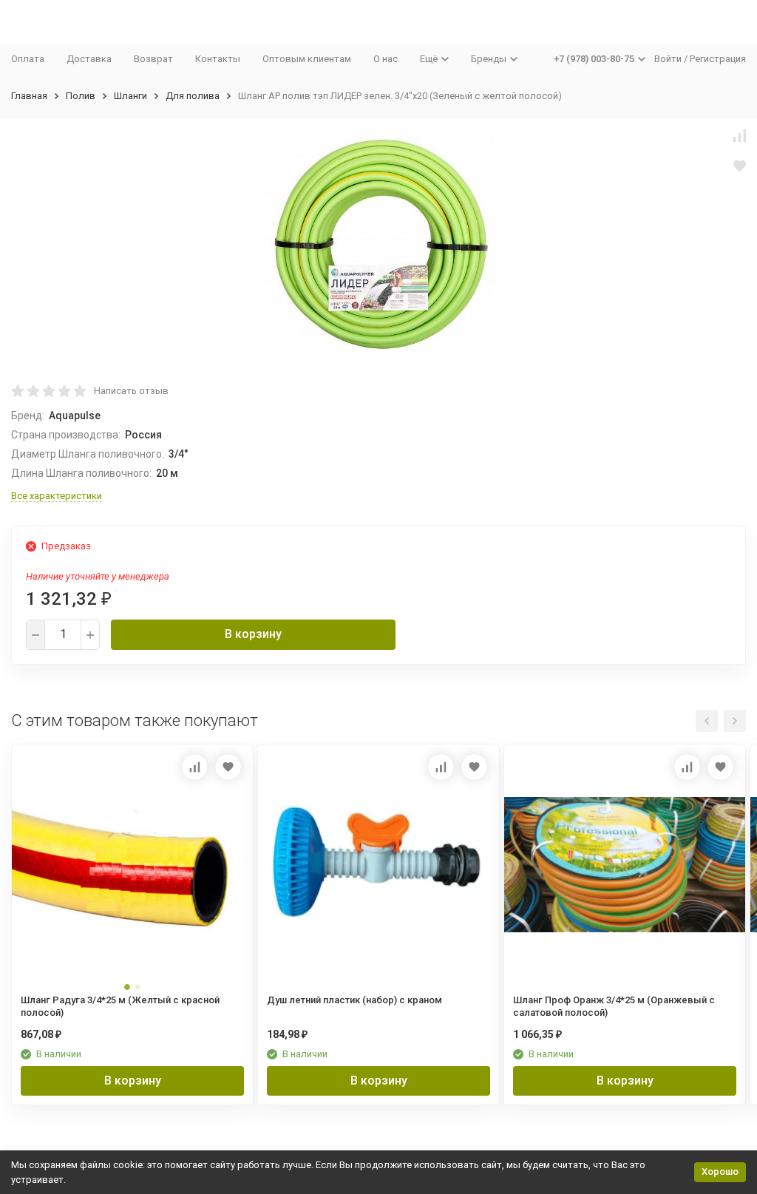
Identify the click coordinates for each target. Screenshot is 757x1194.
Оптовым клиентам (306, 58)
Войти (668, 58)
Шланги (130, 95)
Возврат (153, 58)
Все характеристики (56, 495)
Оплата (27, 58)
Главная (29, 95)
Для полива (193, 95)
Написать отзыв (131, 390)
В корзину (253, 634)
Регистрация (718, 58)
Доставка (89, 58)
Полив (80, 95)
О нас (385, 58)
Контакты (217, 58)
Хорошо (720, 1171)
